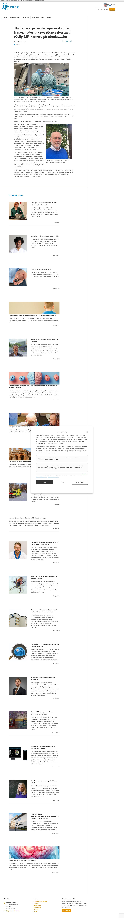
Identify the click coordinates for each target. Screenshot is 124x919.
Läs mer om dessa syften (53, 476)
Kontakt (36, 909)
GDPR (35, 912)
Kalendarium (35, 17)
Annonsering (37, 905)
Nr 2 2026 (109, 5)
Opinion (48, 17)
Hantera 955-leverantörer (41, 476)
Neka (62, 482)
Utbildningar (25, 17)
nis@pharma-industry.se (12, 911)
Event (42, 17)
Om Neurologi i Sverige (40, 901)
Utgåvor (36, 903)
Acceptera (44, 482)
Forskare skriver (15, 17)
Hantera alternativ (80, 482)
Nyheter (5, 17)
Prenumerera (37, 907)
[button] (87, 432)
